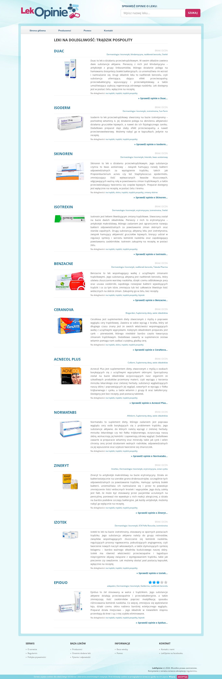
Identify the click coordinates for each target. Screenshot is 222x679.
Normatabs (65, 412)
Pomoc (87, 30)
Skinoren (63, 153)
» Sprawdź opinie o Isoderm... (151, 144)
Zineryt (61, 465)
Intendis (148, 157)
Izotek (60, 522)
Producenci (64, 30)
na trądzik (110, 93)
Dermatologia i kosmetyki (118, 54)
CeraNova (63, 309)
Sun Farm (163, 111)
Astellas (114, 469)
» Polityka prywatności (36, 657)
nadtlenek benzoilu (152, 54)
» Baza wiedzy (121, 649)
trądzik (119, 93)
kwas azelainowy (160, 157)
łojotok (141, 295)
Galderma (145, 586)
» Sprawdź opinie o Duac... (153, 98)
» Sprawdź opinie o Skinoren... (151, 197)
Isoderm (62, 107)
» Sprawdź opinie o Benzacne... (150, 300)
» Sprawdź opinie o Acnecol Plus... (149, 402)
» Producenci (76, 649)
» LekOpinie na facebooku (171, 653)
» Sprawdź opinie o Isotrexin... (151, 254)
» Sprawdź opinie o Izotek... (152, 573)
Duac (59, 50)
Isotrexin (63, 206)
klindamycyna (137, 54)
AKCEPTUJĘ (182, 677)
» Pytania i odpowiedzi (80, 657)
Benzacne (63, 263)
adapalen (111, 586)
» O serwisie (31, 649)
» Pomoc (119, 653)
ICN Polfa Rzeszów (147, 525)
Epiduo (61, 582)
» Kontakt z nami (166, 649)
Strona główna (38, 30)
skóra (118, 192)
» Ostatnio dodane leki (80, 653)
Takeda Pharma (160, 267)
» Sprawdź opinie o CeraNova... (150, 349)
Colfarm (131, 362)
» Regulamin (31, 653)
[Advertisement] (36, 87)
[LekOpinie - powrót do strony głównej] (64, 11)
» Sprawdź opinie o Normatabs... (149, 456)
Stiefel (165, 54)
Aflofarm (131, 415)
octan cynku (162, 469)
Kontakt (108, 30)
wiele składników (160, 313)
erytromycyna (142, 210)
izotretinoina (152, 111)
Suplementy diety (144, 313)
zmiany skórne (151, 192)
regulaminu (191, 671)
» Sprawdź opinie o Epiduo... (152, 622)
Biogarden (130, 313)
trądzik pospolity (130, 93)
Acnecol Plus (67, 359)
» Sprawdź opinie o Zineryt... (152, 512)
